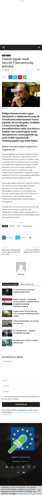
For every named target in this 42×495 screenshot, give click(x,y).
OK (35, 493)
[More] (30, 238)
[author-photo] (21, 271)
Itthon (4, 304)
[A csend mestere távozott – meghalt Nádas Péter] (7, 292)
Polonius (7, 70)
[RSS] (34, 467)
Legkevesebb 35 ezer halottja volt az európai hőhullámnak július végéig (26, 313)
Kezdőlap (4, 52)
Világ (10, 52)
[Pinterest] (20, 77)
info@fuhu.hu (24, 461)
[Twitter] (15, 77)
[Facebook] (10, 77)
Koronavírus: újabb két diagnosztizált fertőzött (31, 251)
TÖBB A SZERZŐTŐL (26, 284)
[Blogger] (7, 467)
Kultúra (4, 294)
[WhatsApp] (25, 77)
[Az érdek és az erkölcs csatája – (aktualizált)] (7, 342)
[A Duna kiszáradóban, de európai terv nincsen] (7, 323)
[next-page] (6, 350)
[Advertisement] (21, 23)
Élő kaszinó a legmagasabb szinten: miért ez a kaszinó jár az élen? (11, 252)
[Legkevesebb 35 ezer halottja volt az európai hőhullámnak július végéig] (7, 313)
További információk (24, 493)
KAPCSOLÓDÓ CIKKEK (10, 284)
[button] (3, 47)
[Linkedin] (23, 467)
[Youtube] (24, 473)
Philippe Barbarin (27, 226)
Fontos (16, 52)
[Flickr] (18, 467)
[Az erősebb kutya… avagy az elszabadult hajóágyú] (7, 333)
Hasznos (5, 326)
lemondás (12, 226)
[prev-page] (3, 350)
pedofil (19, 226)
